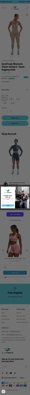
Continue (8, 205)
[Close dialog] (28, 187)
